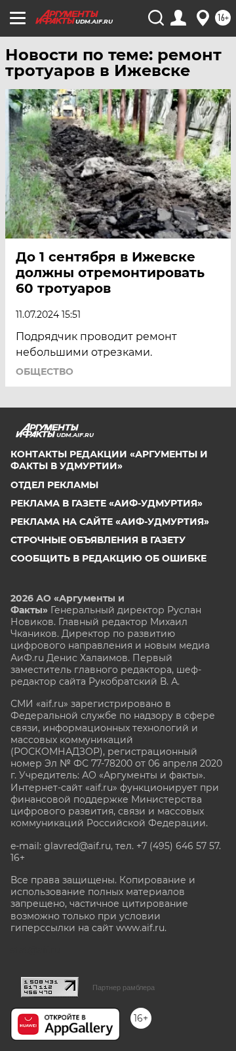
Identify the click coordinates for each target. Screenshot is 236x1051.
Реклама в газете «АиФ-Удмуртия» (106, 503)
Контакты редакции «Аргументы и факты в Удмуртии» (109, 460)
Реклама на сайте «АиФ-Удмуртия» (109, 521)
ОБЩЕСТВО (44, 371)
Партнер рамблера (123, 987)
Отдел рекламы (54, 485)
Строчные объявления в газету (98, 540)
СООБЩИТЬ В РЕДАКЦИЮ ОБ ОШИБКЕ (108, 558)
